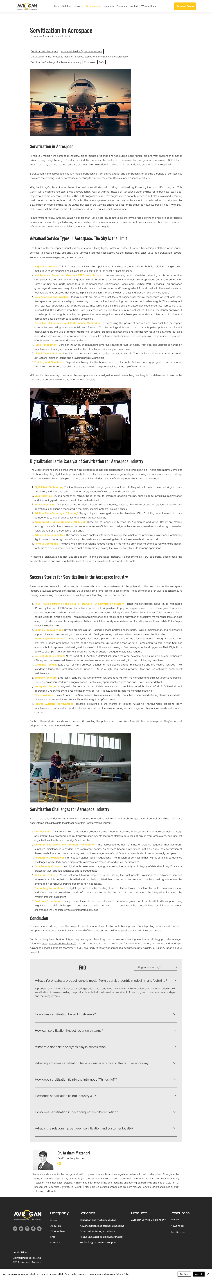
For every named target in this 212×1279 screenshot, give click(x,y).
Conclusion (90, 62)
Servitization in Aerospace (44, 51)
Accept (198, 1274)
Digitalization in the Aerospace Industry (51, 56)
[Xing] (39, 1228)
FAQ (101, 62)
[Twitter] (21, 1228)
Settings (184, 1274)
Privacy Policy (122, 1274)
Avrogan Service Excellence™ (59, 943)
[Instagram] (27, 1228)
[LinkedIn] (15, 1228)
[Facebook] (33, 1228)
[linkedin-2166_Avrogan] (59, 1163)
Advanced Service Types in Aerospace (81, 51)
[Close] (208, 1274)
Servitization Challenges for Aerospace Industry (56, 62)
